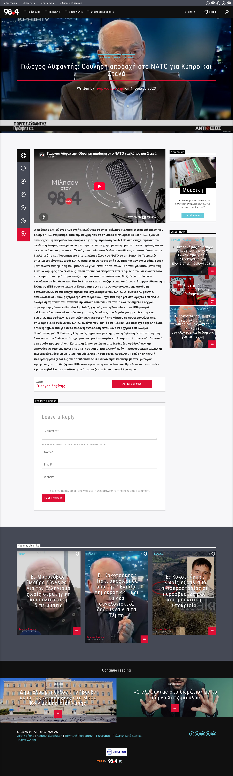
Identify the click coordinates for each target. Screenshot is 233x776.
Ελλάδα (187, 240)
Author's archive (132, 383)
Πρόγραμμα (11, 3)
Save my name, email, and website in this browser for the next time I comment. (100, 491)
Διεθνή (175, 240)
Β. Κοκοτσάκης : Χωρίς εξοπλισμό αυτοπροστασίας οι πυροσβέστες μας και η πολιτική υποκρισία (184, 591)
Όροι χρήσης (25, 736)
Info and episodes (193, 215)
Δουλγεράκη (178, 278)
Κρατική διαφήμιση (49, 736)
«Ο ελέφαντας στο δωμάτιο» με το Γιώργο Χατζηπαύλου (175, 695)
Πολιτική (200, 240)
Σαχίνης (128, 57)
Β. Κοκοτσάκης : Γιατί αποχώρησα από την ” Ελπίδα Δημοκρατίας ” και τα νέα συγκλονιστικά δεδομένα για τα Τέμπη (193, 326)
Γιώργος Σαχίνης (109, 88)
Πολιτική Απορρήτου (79, 736)
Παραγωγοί (29, 3)
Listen (191, 11)
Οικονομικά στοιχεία (71, 3)
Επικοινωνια (49, 3)
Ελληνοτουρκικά (110, 57)
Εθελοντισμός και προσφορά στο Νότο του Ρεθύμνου (193, 289)
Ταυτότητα (103, 736)
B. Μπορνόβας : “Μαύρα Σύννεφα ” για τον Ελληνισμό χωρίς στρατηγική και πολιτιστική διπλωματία (193, 255)
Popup (212, 11)
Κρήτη (192, 278)
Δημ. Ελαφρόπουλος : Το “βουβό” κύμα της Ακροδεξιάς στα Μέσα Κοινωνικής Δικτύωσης (59, 697)
